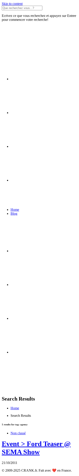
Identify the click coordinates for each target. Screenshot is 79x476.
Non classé (18, 433)
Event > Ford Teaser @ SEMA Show (36, 448)
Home (15, 209)
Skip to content (12, 3)
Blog (14, 213)
